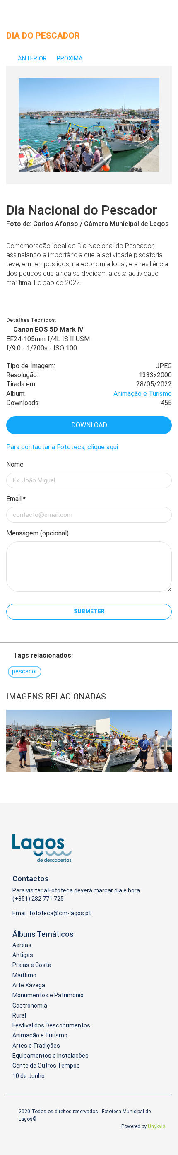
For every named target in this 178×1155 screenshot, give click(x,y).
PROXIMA (70, 58)
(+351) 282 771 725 (38, 898)
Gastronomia (29, 1005)
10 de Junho (28, 1076)
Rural (19, 1015)
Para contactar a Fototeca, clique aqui (62, 447)
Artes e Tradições (36, 1045)
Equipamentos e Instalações (50, 1055)
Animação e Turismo (142, 394)
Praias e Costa (31, 965)
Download (89, 425)
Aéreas (21, 945)
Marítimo (24, 975)
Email (16, 499)
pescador (24, 671)
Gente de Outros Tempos (46, 1065)
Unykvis (157, 1126)
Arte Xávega (28, 985)
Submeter (89, 611)
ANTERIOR (32, 58)
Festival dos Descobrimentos (51, 1025)
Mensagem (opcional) (37, 533)
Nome (15, 464)
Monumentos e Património (48, 995)
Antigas (22, 955)
